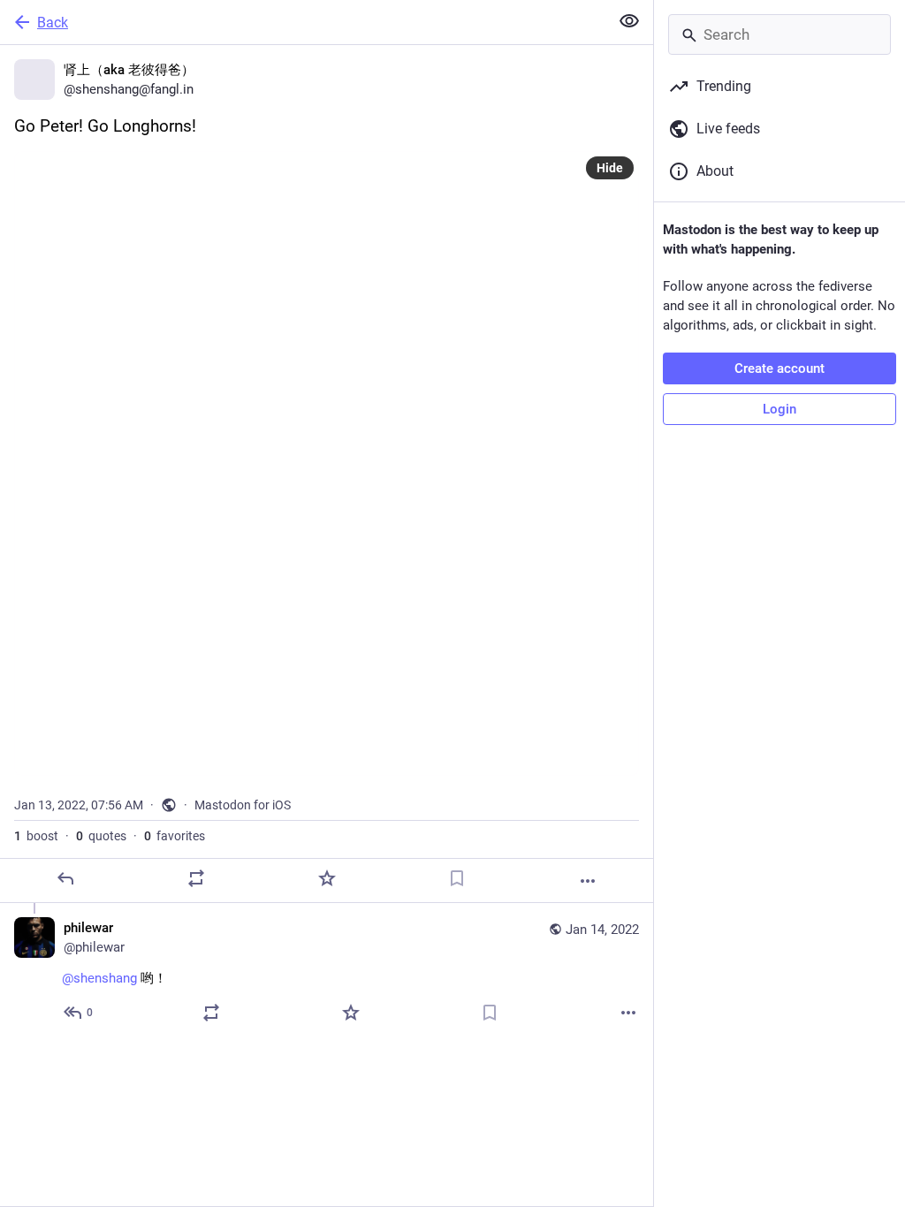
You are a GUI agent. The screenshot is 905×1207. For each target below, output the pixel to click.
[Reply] (65, 878)
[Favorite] (327, 878)
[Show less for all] (629, 21)
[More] (587, 881)
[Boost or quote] (196, 878)
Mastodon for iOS (242, 805)
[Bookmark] (457, 878)
